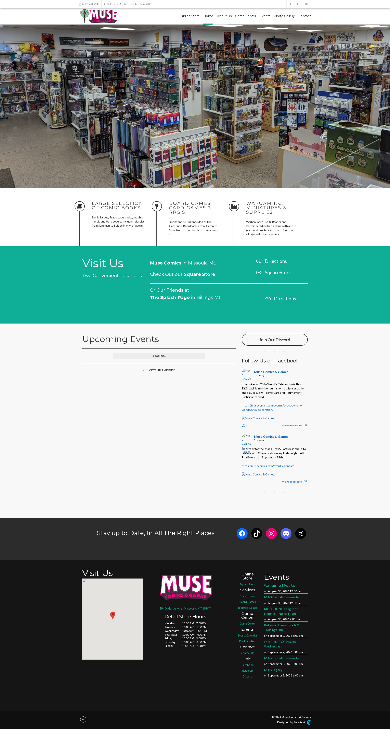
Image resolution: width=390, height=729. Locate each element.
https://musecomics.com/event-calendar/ (268, 466)
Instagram (248, 670)
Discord (247, 676)
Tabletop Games (247, 607)
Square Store (247, 584)
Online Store (190, 16)
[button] (112, 615)
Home (208, 16)
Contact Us (247, 653)
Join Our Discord (274, 339)
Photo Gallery (284, 16)
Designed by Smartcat (291, 722)
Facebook (248, 665)
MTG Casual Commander (282, 597)
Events (265, 16)
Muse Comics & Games (271, 372)
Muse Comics (165, 263)
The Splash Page (170, 297)
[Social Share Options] (306, 425)
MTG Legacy (273, 670)
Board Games (247, 601)
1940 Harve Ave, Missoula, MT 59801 (185, 608)
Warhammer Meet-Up (279, 585)
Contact (304, 16)
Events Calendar (247, 635)
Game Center (245, 16)
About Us (224, 16)
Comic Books (247, 596)
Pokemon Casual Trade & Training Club (281, 627)
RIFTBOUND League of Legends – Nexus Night (281, 611)
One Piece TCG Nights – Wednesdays (281, 644)
